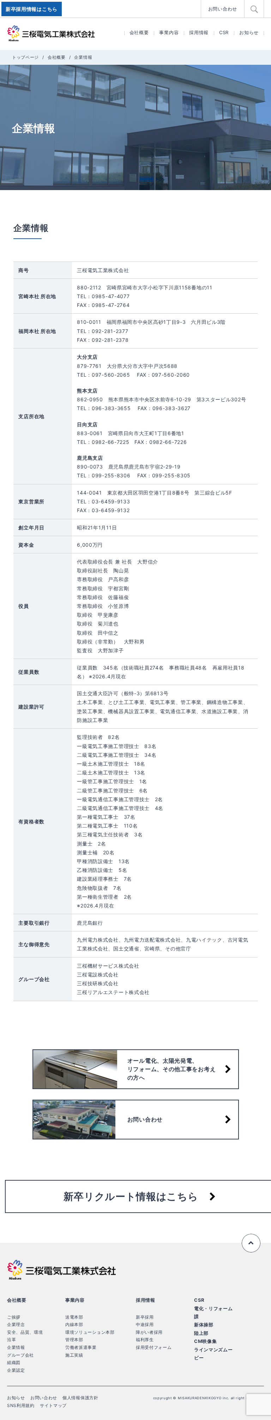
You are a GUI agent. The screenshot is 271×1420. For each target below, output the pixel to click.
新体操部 (203, 1324)
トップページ (25, 57)
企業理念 (16, 1324)
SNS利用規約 (21, 1405)
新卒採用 (145, 1317)
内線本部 (74, 1324)
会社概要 (139, 32)
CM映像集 (205, 1341)
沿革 (11, 1339)
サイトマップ (53, 1405)
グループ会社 (20, 1355)
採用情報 (199, 32)
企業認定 (16, 1370)
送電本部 (74, 1317)
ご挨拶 (13, 1317)
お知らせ (249, 32)
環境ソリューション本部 (90, 1332)
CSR (224, 32)
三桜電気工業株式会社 (51, 33)
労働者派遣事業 (81, 1347)
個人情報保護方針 (80, 1397)
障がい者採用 (149, 1332)
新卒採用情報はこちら (32, 9)
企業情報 (16, 1347)
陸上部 (201, 1333)
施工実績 (74, 1355)
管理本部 (74, 1339)
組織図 (13, 1362)
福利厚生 (145, 1339)
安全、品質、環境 (25, 1332)
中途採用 (145, 1324)
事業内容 (169, 32)
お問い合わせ (222, 9)
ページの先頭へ (251, 1243)
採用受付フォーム (154, 1347)
